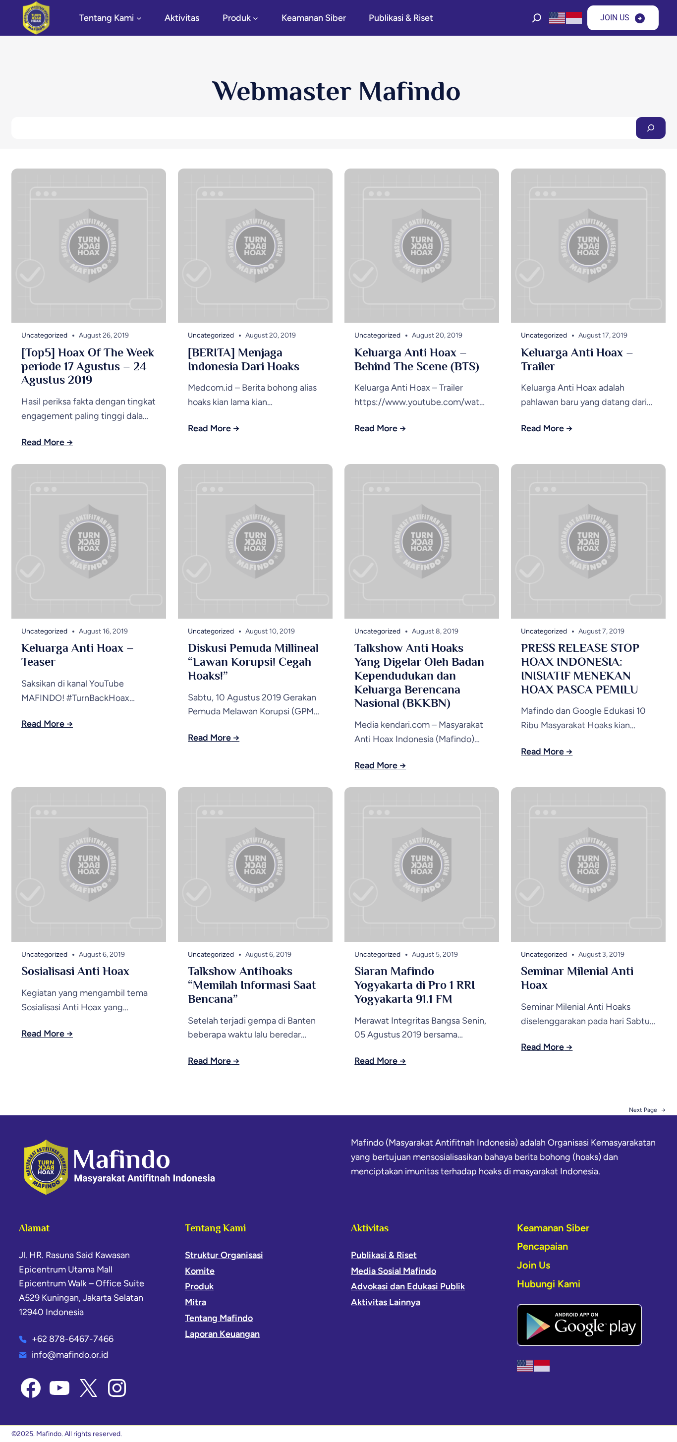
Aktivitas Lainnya (385, 1302)
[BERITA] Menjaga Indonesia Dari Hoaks (243, 359)
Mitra (195, 1302)
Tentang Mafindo (219, 1318)
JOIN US (614, 17)
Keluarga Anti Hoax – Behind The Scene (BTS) (416, 359)
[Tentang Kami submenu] (139, 18)
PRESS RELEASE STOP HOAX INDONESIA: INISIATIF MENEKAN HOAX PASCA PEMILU (580, 668)
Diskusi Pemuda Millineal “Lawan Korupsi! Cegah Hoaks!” (253, 661)
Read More (42, 442)
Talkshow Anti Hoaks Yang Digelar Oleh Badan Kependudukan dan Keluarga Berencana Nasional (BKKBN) (419, 675)
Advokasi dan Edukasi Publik (408, 1286)
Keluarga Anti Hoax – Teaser (77, 654)
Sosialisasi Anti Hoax (75, 971)
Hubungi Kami (548, 1284)
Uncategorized (44, 335)
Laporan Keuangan (222, 1333)
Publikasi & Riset (384, 1255)
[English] (557, 17)
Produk (199, 1286)
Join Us (533, 1265)
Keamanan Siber (553, 1228)
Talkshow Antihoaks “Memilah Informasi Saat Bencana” (252, 984)
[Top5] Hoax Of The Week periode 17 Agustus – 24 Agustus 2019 (87, 366)
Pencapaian (542, 1246)
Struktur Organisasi (224, 1255)
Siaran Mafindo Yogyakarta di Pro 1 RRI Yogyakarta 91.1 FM (414, 984)
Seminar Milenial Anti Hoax (577, 977)
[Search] (651, 128)
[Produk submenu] (255, 18)
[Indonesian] (574, 17)
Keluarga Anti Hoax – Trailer (577, 359)
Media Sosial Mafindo (393, 1271)
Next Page (647, 1109)
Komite (200, 1271)
